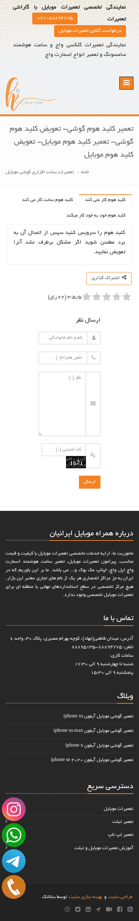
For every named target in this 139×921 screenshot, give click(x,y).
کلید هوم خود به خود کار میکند (96, 215)
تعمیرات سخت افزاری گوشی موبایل (40, 172)
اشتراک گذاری (107, 278)
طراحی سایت (120, 897)
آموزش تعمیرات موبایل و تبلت (104, 848)
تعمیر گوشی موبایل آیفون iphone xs (98, 716)
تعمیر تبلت (122, 822)
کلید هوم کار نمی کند (105, 200)
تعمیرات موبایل (118, 809)
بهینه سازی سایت (85, 897)
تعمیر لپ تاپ (120, 835)
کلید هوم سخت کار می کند (47, 200)
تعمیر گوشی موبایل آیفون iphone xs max (93, 731)
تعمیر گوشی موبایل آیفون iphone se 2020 (92, 760)
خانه (85, 172)
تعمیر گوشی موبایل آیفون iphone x (99, 745)
